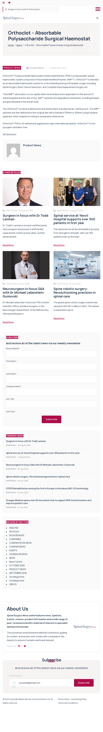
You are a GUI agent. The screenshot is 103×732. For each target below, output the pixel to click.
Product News (37, 67)
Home (11, 45)
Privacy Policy (64, 699)
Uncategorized (16, 580)
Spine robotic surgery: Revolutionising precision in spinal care (38, 476)
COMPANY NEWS (17, 546)
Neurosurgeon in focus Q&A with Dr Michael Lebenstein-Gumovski (40, 464)
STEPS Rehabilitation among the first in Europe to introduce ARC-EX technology (47, 488)
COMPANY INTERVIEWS (20, 542)
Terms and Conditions (68, 703)
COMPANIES (15, 539)
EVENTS (13, 550)
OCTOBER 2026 (17, 565)
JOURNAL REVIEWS (18, 554)
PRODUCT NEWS (11, 67)
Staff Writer (11, 445)
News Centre (15, 561)
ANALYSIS (13, 527)
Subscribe (51, 419)
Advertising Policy (79, 699)
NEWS (12, 557)
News (19, 45)
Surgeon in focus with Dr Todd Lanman (24, 9)
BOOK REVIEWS (16, 535)
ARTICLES (14, 531)
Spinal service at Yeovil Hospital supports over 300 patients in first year (43, 452)
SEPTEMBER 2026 (18, 573)
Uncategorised (16, 576)
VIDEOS (13, 584)
